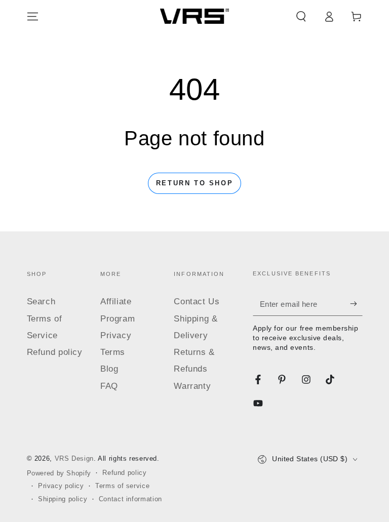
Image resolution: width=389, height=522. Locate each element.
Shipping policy (62, 499)
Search (41, 301)
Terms (112, 352)
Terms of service (122, 486)
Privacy (115, 335)
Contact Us (196, 301)
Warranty (192, 386)
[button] (301, 16)
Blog (109, 369)
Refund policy (55, 352)
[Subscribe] (356, 303)
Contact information (130, 499)
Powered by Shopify (59, 473)
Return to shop (194, 183)
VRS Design (74, 458)
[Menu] (33, 16)
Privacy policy (61, 486)
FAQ (109, 386)
